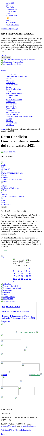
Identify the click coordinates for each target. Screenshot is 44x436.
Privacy (12, 430)
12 (19, 274)
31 (14, 281)
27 (22, 279)
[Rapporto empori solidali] (11, 288)
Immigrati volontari (13, 112)
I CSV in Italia (11, 11)
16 (30, 274)
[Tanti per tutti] (7, 299)
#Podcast (9, 91)
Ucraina (8, 97)
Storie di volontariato (13, 89)
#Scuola (9, 119)
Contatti (8, 13)
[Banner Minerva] (8, 297)
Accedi (3, 55)
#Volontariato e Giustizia (15, 93)
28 (24, 279)
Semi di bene (10, 83)
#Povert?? (9, 121)
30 (30, 279)
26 (19, 279)
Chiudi (4, 207)
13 (22, 274)
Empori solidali (11, 108)
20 (22, 276)
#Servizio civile (11, 104)
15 (27, 274)
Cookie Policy (20, 430)
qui (5, 250)
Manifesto (9, 78)
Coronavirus (10, 110)
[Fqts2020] (5, 322)
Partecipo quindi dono (14, 95)
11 (16, 274)
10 (14, 274)
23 (30, 276)
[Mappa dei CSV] (8, 290)
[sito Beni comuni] (8, 301)
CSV (7, 5)
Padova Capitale (12, 114)
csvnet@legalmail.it (28, 426)
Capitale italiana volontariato (16, 76)
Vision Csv (10, 81)
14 (24, 274)
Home (3, 129)
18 (16, 276)
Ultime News (10, 74)
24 (14, 279)
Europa (8, 87)
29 (27, 279)
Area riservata (11, 22)
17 (14, 276)
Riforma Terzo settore (14, 100)
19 (19, 276)
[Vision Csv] (6, 284)
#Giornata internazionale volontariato (19, 116)
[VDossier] (5, 292)
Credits (28, 430)
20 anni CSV (10, 102)
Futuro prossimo (12, 85)
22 (27, 276)
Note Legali (5, 430)
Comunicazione (11, 9)
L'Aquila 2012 (11, 106)
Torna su (4, 434)
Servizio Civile (11, 123)
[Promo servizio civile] (9, 286)
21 (24, 276)
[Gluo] (4, 295)
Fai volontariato (11, 16)
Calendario (10, 7)
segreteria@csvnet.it (8, 426)
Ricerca (8, 20)
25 (16, 279)
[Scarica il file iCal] (8, 151)
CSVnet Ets (10, 3)
